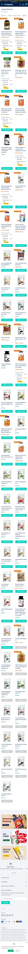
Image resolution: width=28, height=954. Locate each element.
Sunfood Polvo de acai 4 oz (21, 769)
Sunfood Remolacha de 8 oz (20, 288)
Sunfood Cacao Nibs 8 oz (20, 639)
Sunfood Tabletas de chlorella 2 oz (20, 313)
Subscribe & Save (6, 47)
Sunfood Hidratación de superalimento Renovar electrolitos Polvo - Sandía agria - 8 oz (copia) (20, 612)
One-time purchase (5, 42)
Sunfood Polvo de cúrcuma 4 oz (5, 288)
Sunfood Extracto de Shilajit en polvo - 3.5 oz (20, 339)
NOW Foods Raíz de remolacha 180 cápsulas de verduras (20, 149)
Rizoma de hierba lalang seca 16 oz (19, 585)
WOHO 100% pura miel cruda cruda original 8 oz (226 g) (21, 666)
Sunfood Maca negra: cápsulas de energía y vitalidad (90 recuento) (6, 150)
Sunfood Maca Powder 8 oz (21, 560)
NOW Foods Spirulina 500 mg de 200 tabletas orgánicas (6, 187)
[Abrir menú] (2, 4)
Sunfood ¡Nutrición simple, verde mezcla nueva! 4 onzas (6, 508)
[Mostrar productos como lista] (26, 15)
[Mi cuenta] (23, 4)
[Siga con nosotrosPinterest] (10, 915)
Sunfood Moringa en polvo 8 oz (20, 692)
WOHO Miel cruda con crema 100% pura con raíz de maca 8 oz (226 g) (20, 73)
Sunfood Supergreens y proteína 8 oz (20, 403)
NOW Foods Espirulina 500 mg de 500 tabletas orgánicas (20, 33)
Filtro (4, 15)
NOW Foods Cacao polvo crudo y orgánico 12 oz (6, 72)
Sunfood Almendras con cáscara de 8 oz (6, 560)
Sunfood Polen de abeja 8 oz (5, 533)
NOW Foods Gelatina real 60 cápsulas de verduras (6, 226)
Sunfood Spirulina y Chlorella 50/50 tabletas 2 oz (6, 693)
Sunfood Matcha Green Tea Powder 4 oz (7, 456)
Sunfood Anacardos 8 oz (6, 769)
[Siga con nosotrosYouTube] (12, 915)
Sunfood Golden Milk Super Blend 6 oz (6, 263)
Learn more (11, 948)
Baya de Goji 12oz (5, 337)
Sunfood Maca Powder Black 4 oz (21, 745)
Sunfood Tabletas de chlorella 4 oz (20, 186)
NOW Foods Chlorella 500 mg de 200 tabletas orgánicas (6, 430)
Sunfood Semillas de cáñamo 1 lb (6, 482)
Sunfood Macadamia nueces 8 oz (6, 745)
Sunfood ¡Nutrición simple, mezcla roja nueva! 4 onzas (20, 508)
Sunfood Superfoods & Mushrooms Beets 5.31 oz (7, 404)
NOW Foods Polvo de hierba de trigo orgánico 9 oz (20, 457)
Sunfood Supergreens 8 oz (20, 482)
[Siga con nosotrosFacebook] (2, 915)
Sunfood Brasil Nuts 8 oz (20, 429)
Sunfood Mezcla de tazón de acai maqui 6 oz (20, 719)
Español (3, 908)
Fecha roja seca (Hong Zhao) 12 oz (20, 263)
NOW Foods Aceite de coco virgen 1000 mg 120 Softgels (20, 365)
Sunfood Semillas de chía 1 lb (6, 794)
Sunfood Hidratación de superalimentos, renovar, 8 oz (6, 640)
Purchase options (5, 40)
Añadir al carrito (7, 52)
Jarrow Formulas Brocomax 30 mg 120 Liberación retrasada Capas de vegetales (20, 227)
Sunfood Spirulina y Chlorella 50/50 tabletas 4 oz (6, 666)
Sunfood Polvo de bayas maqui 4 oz (5, 718)
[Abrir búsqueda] (20, 4)
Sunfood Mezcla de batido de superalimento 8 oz (20, 534)
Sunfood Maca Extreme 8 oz (5, 585)
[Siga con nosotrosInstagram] (7, 915)
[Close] (26, 942)
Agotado (21, 647)
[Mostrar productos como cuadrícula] (24, 15)
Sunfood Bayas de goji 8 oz (6, 609)
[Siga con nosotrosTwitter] (5, 915)
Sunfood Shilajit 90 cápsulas (6, 364)
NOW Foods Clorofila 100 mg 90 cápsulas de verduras (6, 110)
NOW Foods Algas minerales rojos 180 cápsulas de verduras (20, 110)
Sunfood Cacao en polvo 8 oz (6, 313)
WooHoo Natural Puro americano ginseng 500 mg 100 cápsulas (6, 33)
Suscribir (5, 902)
